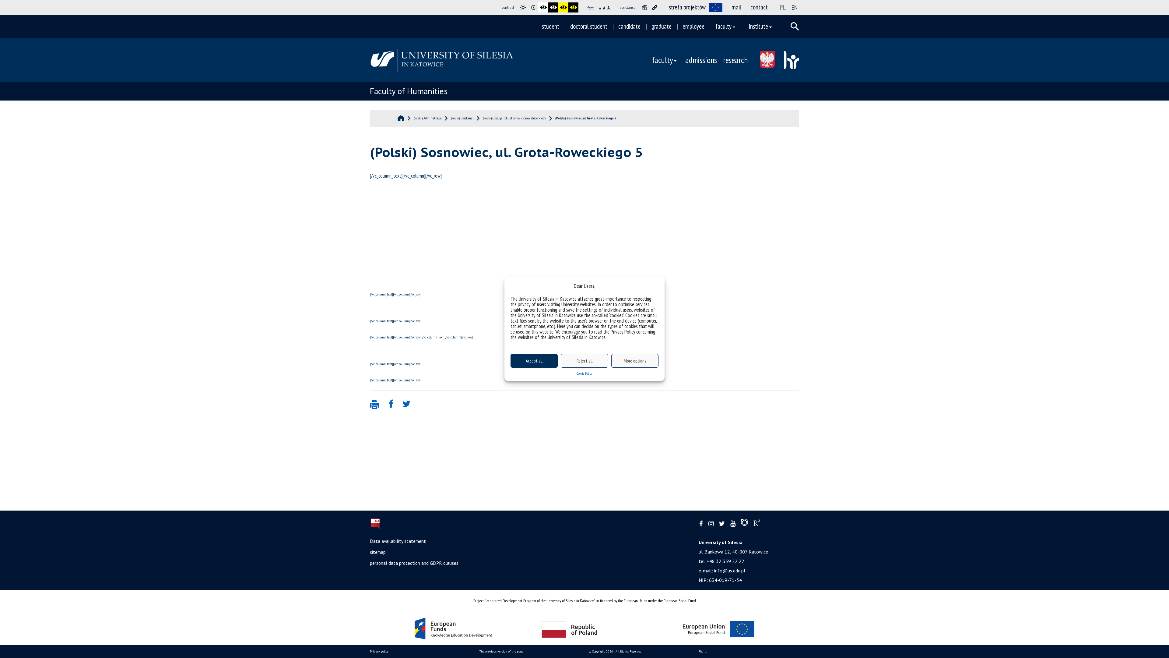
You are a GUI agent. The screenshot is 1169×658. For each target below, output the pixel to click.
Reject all (584, 361)
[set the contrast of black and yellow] (563, 7)
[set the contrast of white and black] (553, 7)
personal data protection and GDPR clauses (414, 563)
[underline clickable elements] (655, 7)
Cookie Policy (584, 373)
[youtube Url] (732, 524)
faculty (723, 26)
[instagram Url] (711, 524)
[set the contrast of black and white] (543, 7)
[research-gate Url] (756, 524)
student (550, 26)
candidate (629, 26)
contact (759, 7)
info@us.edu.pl (729, 571)
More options (635, 361)
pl (783, 7)
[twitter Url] (722, 524)
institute (758, 26)
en (795, 7)
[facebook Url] (701, 524)
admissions (701, 60)
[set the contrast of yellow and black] (573, 7)
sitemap (378, 552)
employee (693, 26)
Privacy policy (379, 651)
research (735, 60)
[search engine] (795, 26)
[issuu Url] (744, 524)
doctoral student (588, 26)
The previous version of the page (501, 651)
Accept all (534, 361)
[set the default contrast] (523, 7)
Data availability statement (398, 541)
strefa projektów (687, 7)
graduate (661, 26)
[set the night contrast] (533, 7)
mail (736, 7)
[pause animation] (645, 7)
